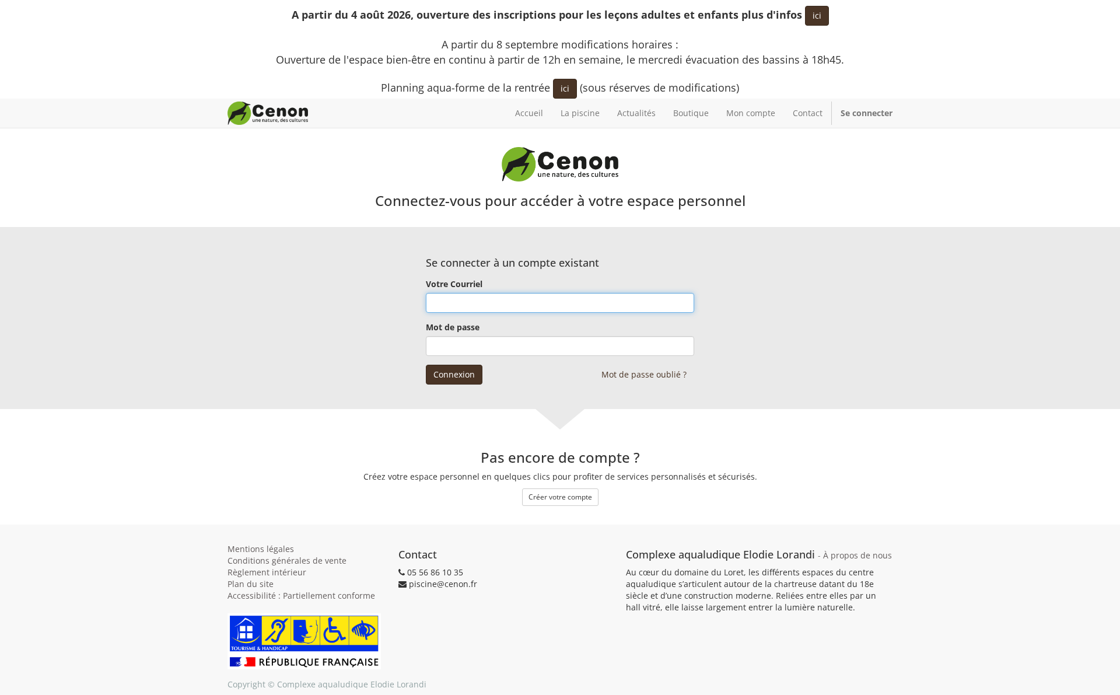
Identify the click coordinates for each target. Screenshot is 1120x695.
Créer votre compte (560, 497)
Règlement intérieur (267, 572)
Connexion (454, 374)
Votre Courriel (454, 283)
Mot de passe (453, 327)
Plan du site (251, 583)
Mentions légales (261, 548)
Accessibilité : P (301, 595)
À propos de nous (857, 555)
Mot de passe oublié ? (644, 374)
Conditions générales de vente (287, 560)
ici (817, 15)
